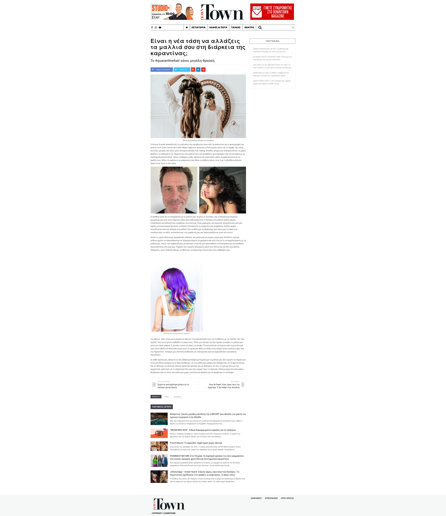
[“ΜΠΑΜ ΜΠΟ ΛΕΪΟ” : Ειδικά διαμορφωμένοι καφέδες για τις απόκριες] (159, 433)
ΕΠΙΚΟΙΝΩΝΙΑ (271, 498)
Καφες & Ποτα (218, 27)
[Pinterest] (203, 69)
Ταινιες (236, 27)
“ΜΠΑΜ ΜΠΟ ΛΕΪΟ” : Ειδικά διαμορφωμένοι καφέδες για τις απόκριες (203, 430)
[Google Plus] (193, 69)
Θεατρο (249, 27)
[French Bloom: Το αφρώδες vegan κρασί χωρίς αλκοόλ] (159, 446)
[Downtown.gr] (222, 12)
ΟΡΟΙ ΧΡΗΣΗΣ (287, 498)
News (166, 397)
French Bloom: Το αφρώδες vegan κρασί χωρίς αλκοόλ (196, 443)
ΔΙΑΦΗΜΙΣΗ (256, 498)
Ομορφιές (177, 397)
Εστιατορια (199, 27)
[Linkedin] (198, 69)
